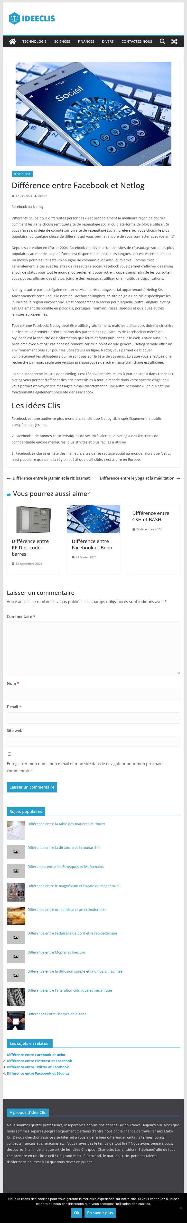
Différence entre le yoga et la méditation (137, 478)
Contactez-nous (137, 41)
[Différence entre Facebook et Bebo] (93, 508)
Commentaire (21, 616)
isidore (42, 196)
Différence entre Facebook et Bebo (92, 544)
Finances (86, 41)
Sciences (62, 41)
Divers (108, 41)
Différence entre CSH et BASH (150, 516)
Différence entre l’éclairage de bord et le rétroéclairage (72, 933)
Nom (13, 683)
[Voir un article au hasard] (174, 41)
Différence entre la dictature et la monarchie (64, 847)
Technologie (34, 41)
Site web (14, 730)
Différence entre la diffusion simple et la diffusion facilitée (75, 971)
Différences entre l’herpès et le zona (57, 1014)
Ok (76, 1212)
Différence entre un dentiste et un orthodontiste (67, 909)
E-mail (14, 706)
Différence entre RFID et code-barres (30, 547)
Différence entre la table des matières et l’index (66, 824)
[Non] (180, 1207)
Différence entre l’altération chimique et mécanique (70, 990)
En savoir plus (100, 1212)
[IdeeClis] (13, 41)
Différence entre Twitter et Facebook (38, 1067)
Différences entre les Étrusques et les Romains (66, 866)
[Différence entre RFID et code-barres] (33, 508)
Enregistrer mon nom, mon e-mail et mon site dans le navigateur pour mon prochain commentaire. (85, 767)
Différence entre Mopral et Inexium (56, 952)
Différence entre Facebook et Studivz (38, 1073)
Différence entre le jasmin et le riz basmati (52, 478)
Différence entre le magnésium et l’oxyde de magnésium (74, 886)
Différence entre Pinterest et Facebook (39, 1061)
